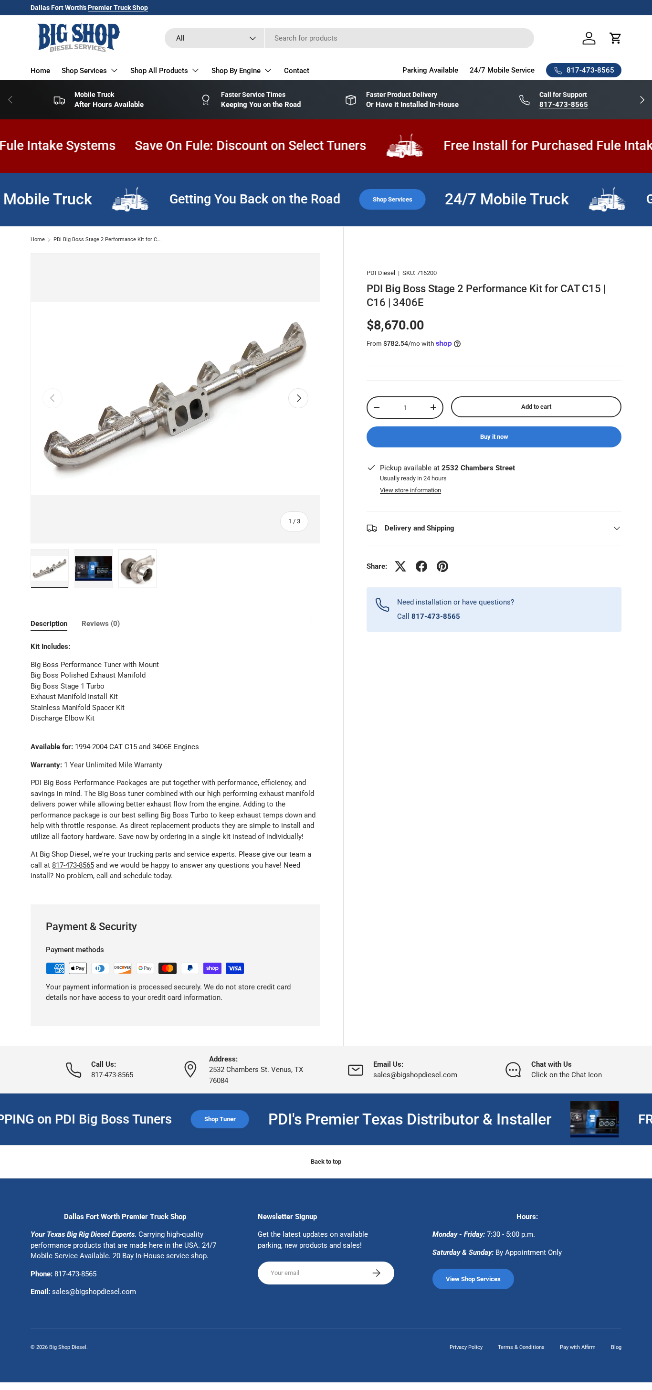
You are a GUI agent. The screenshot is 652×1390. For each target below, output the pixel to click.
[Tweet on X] (400, 566)
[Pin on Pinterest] (442, 566)
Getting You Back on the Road (235, 199)
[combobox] (349, 38)
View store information (410, 490)
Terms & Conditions (521, 1347)
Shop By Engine (236, 70)
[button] (615, 38)
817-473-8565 (73, 865)
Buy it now (494, 436)
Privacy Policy (466, 1347)
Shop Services (84, 70)
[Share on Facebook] (421, 566)
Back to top (326, 1161)
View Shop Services (473, 1279)
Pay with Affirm (578, 1347)
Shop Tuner (192, 1119)
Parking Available (430, 70)
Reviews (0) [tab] (101, 623)
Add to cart (536, 406)
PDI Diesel (381, 272)
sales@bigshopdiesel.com (94, 1291)
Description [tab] (49, 623)
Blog (616, 1347)
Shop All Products (159, 70)
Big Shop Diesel (67, 1347)
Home (40, 70)
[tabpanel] (175, 761)
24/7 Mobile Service (502, 70)
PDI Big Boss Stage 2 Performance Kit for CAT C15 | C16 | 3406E (107, 239)
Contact (296, 70)
